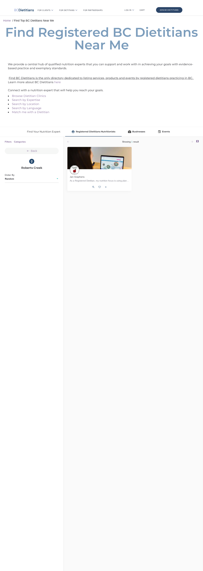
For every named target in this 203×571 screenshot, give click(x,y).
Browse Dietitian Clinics (29, 96)
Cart (142, 10)
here (57, 82)
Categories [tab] (20, 141)
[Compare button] (105, 187)
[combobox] (32, 179)
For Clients (44, 10)
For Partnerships (92, 10)
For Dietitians (66, 10)
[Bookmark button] (99, 187)
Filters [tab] (8, 141)
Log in (127, 10)
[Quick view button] (93, 187)
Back (34, 150)
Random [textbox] (9, 179)
